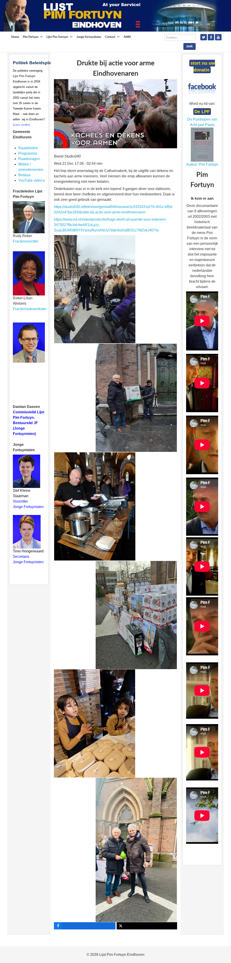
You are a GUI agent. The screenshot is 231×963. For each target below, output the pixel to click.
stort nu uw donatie (202, 66)
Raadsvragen (29, 159)
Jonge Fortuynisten (28, 507)
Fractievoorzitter (26, 241)
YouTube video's (31, 180)
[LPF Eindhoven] (112, 15)
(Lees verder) (21, 124)
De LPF (202, 111)
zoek (189, 46)
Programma (27, 153)
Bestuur (24, 175)
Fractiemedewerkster (29, 309)
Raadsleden (28, 148)
